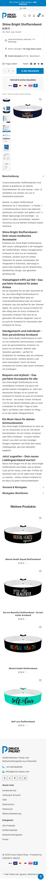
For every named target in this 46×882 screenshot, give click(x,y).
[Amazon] (4, 778)
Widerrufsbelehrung (11, 813)
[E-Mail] (42, 64)
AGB (4, 800)
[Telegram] (38, 64)
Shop (4, 94)
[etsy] (9, 778)
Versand (18, 32)
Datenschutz (8, 804)
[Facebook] (31, 64)
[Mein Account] (34, 15)
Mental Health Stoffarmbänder (19, 94)
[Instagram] (20, 778)
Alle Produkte (8, 825)
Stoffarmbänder (9, 830)
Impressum (7, 809)
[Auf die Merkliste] (40, 99)
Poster (5, 839)
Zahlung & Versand (11, 795)
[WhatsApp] (35, 64)
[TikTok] (25, 778)
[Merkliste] (29, 16)
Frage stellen (11, 64)
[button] (23, 176)
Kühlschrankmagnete (12, 835)
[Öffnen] (43, 16)
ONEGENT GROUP (11, 858)
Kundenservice (9, 790)
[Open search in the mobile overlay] (25, 16)
